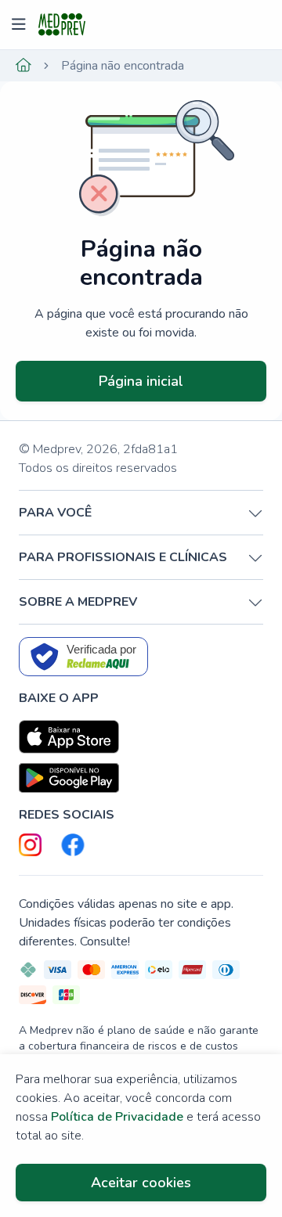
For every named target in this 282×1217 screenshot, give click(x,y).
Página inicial (141, 381)
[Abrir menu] (21, 25)
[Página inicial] (23, 66)
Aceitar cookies (141, 1182)
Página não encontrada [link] (122, 65)
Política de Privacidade (117, 1116)
